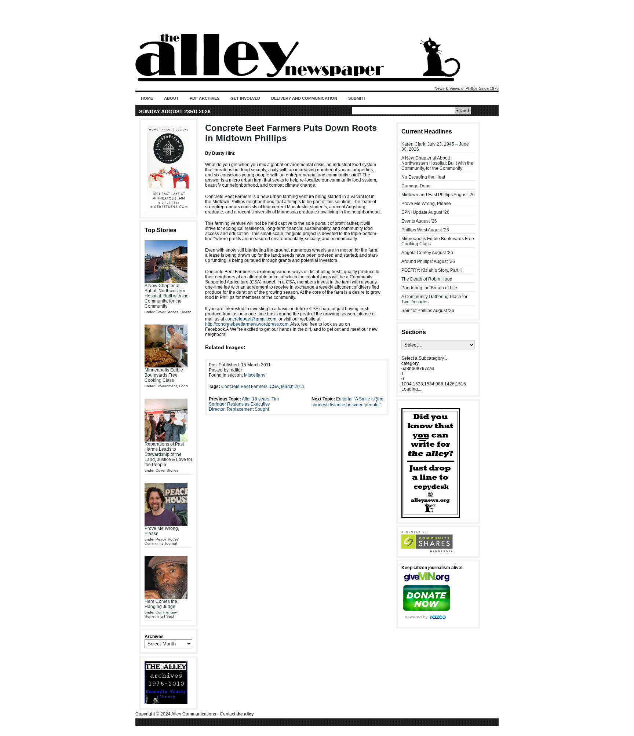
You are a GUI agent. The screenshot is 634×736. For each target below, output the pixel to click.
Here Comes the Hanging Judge (161, 604)
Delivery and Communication (304, 98)
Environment (166, 386)
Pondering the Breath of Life (429, 287)
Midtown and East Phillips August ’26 (438, 194)
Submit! (356, 98)
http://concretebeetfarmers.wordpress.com (246, 324)
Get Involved (245, 98)
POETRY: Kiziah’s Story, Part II (431, 270)
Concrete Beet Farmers (244, 386)
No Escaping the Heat (423, 177)
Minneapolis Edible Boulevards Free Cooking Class (164, 375)
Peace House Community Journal (162, 541)
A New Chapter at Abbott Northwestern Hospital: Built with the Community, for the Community (167, 296)
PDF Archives (204, 98)
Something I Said (159, 616)
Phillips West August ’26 (425, 229)
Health (186, 312)
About (171, 98)
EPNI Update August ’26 (425, 212)
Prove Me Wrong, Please (426, 203)
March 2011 (293, 386)
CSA (274, 386)
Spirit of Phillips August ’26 (427, 310)
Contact (237, 714)
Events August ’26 (419, 221)
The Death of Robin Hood (426, 279)
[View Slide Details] (168, 168)
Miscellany (254, 375)
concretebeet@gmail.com (250, 319)
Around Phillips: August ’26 (428, 261)
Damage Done (416, 185)
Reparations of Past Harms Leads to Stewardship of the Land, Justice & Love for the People (168, 454)
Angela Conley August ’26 (427, 252)
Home (147, 98)
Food (183, 386)
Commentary (166, 612)
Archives (154, 636)
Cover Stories (167, 312)
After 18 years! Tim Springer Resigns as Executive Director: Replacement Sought (244, 404)
